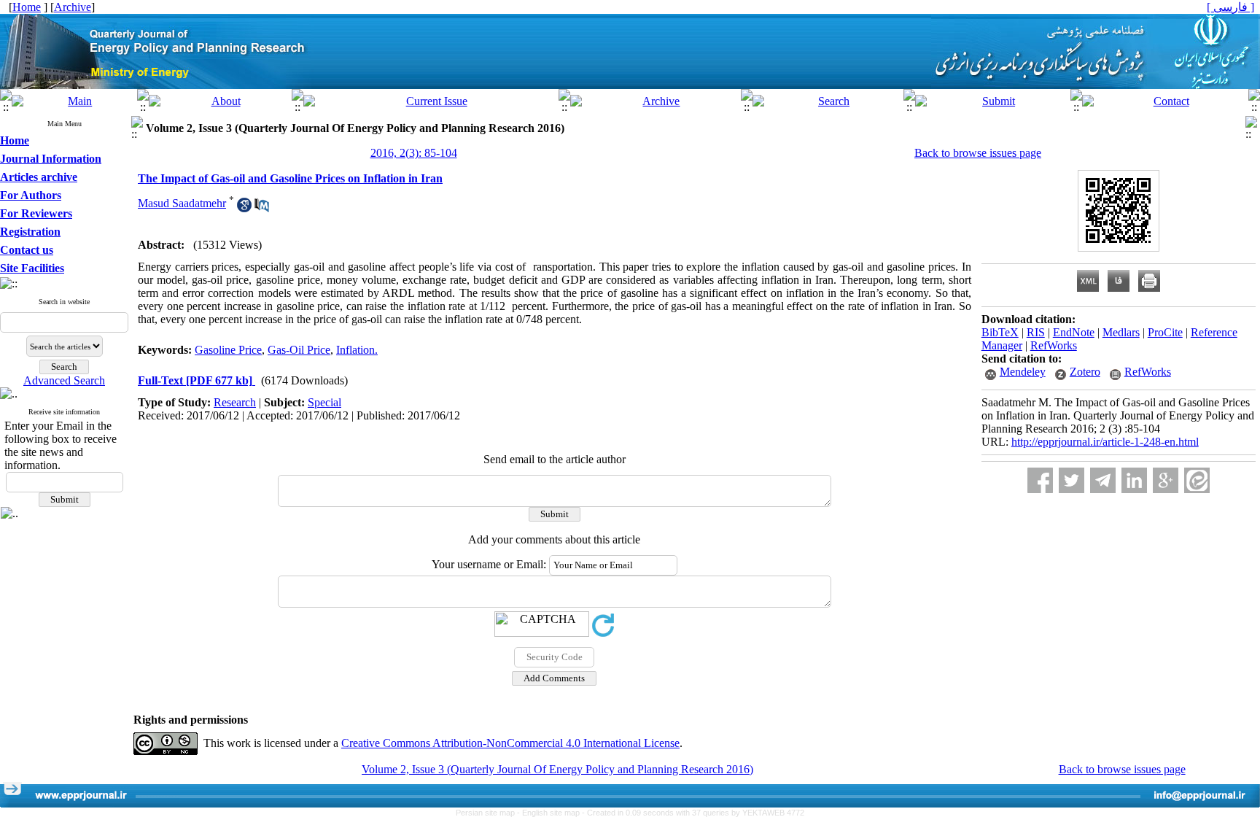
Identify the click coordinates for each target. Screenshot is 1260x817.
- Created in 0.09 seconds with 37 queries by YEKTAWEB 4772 (693, 812)
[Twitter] (1071, 480)
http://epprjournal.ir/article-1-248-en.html (1105, 441)
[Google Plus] (1165, 480)
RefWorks (1053, 345)
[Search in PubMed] (261, 208)
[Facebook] (1040, 480)
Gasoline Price (228, 350)
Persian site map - (489, 812)
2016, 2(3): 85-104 (413, 153)
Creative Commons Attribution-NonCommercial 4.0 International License (510, 743)
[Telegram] (1103, 480)
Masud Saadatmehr (182, 203)
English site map (552, 812)
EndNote (1073, 332)
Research (235, 402)
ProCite (1165, 332)
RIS (1036, 332)
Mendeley (1023, 371)
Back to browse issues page (977, 153)
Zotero (1085, 371)
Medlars (1121, 332)
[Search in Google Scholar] (244, 208)
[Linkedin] (1134, 480)
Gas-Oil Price (299, 350)
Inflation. (357, 350)
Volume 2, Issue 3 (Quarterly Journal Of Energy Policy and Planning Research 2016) (557, 769)
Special (324, 402)
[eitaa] (1197, 480)
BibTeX (1000, 332)
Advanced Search (64, 380)
